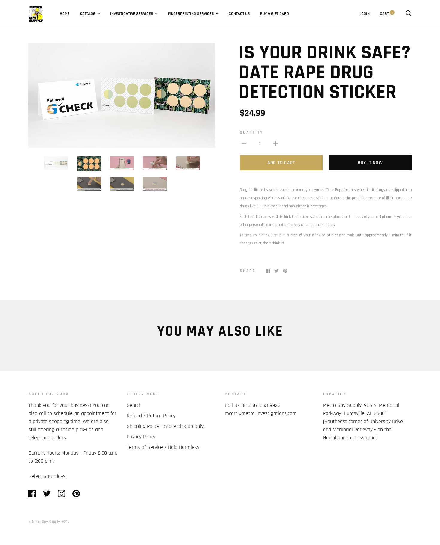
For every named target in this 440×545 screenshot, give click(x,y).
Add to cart (281, 163)
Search (134, 405)
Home (65, 13)
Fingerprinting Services (191, 13)
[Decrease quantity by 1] (244, 143)
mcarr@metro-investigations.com (261, 413)
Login (364, 13)
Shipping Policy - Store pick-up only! (166, 426)
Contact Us (239, 13)
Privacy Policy (141, 436)
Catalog (87, 13)
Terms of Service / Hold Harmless (163, 447)
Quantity (251, 132)
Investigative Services (131, 13)
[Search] (409, 13)
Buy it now (370, 163)
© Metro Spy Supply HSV (47, 521)
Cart (386, 13)
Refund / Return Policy (151, 415)
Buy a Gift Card (274, 13)
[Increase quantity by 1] (275, 143)
